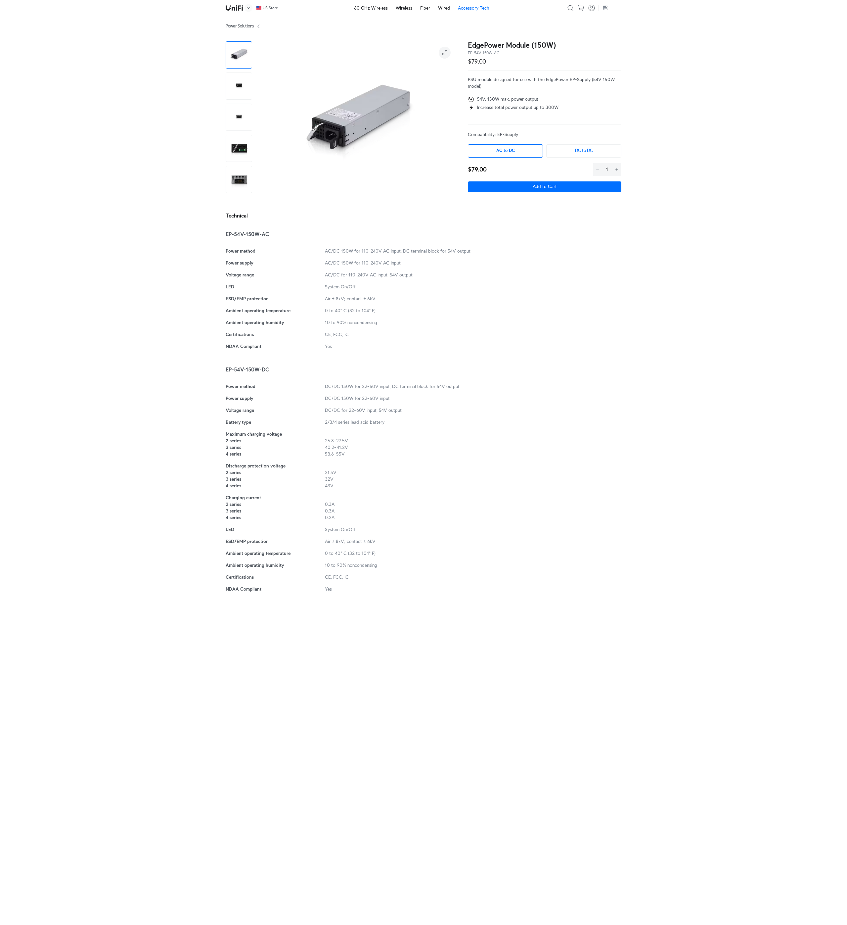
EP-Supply (507, 134)
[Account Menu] (591, 8)
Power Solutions (240, 26)
